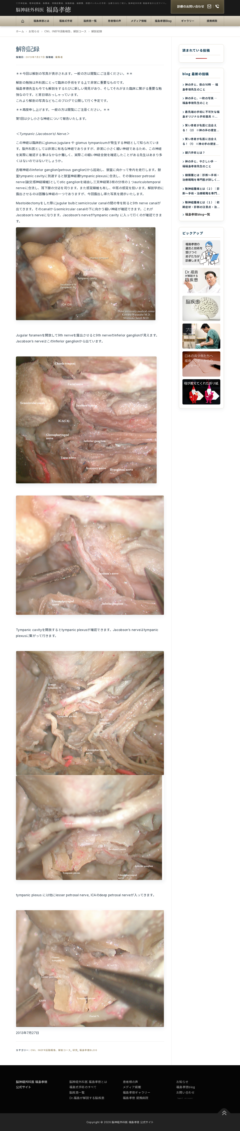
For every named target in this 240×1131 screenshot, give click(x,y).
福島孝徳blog (185, 1087)
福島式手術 (64, 23)
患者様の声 (113, 23)
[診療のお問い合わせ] (197, 7)
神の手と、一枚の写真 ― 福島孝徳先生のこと (199, 100)
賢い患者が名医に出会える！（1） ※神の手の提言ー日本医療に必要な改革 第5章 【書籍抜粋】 (200, 141)
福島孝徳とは (40, 23)
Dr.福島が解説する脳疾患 (86, 1098)
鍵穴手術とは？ (195, 152)
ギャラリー (186, 23)
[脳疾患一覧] (201, 308)
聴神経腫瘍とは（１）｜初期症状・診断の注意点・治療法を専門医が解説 (201, 205)
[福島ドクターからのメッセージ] (201, 364)
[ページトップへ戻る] (224, 1113)
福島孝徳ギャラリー (136, 1092)
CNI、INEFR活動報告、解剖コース (51, 1050)
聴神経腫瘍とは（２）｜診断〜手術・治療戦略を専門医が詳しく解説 (201, 191)
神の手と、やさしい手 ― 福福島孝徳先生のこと (199, 164)
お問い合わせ (185, 1092)
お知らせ (182, 1082)
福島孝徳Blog (164, 23)
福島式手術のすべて (83, 1087)
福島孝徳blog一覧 (197, 214)
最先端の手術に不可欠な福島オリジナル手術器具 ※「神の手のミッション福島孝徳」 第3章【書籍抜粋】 (201, 114)
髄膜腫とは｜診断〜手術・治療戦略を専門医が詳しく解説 (201, 177)
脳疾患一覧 (88, 23)
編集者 (59, 57)
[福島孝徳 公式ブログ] (201, 336)
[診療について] (201, 252)
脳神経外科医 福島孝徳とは (88, 1082)
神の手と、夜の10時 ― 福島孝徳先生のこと (200, 87)
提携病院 (208, 23)
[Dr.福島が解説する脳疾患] (201, 280)
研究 (75, 1050)
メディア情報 (138, 23)
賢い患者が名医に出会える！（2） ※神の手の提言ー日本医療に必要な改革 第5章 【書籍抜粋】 (200, 128)
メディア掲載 (132, 1087)
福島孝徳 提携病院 (135, 1098)
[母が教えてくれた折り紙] (201, 391)
